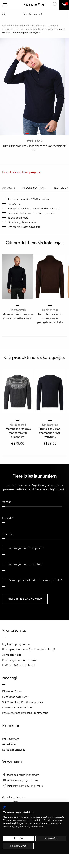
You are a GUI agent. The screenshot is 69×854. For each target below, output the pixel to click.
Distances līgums (12, 691)
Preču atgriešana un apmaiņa (19, 660)
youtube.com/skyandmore (22, 780)
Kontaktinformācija (13, 749)
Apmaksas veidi (11, 654)
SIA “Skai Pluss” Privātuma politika (22, 702)
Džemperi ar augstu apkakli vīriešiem (34, 29)
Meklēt (4, 14)
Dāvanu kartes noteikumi (17, 707)
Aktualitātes (9, 744)
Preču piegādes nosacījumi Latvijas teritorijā (28, 649)
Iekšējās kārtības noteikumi (18, 665)
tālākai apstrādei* (51, 580)
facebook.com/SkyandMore (23, 775)
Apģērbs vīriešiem (35, 25)
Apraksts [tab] (8, 187)
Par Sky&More (10, 739)
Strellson (35, 141)
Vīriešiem (18, 25)
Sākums (6, 25)
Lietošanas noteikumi (15, 697)
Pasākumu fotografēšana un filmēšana (25, 713)
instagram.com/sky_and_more (25, 785)
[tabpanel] (32, 86)
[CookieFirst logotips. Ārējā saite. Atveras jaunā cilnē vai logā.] (4, 808)
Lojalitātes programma (16, 644)
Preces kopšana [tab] (33, 187)
